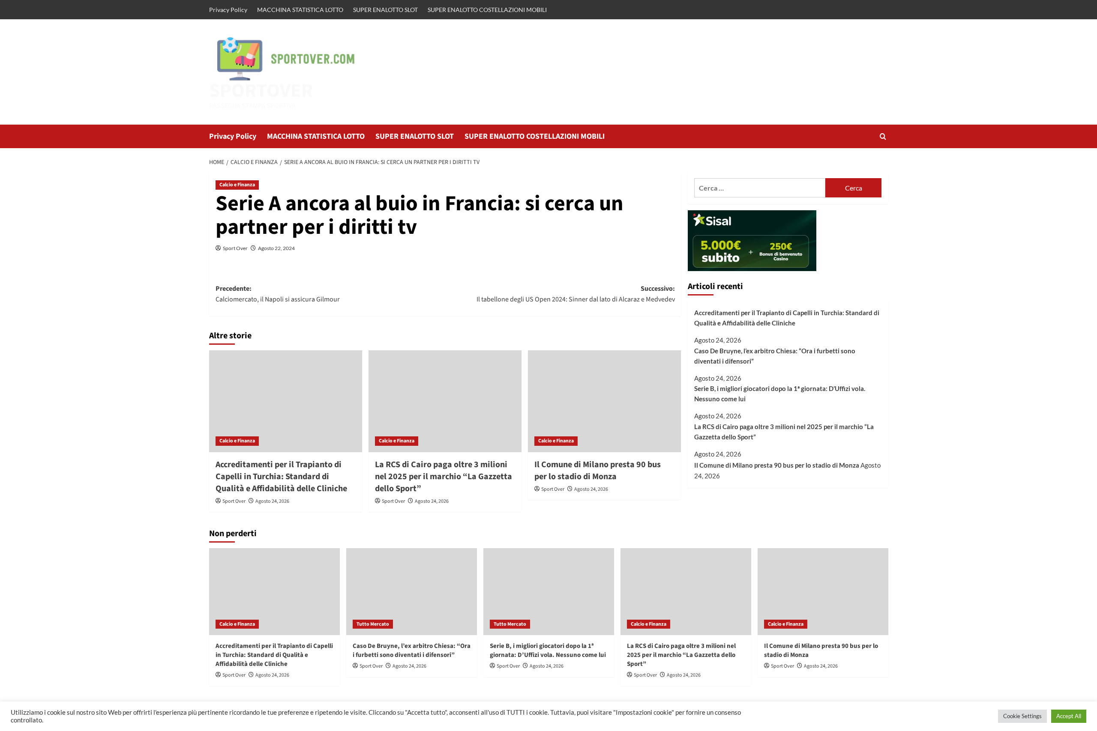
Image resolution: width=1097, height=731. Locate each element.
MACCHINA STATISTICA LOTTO (300, 9)
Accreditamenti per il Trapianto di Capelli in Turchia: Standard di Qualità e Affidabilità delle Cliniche (281, 477)
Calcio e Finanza (237, 184)
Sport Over (235, 248)
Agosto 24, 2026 (272, 501)
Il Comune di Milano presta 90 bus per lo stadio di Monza (597, 471)
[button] (883, 136)
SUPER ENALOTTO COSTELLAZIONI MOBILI (487, 9)
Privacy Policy (228, 9)
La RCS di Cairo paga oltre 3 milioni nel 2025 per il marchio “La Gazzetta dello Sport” (443, 477)
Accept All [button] (1068, 716)
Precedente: (278, 294)
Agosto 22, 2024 (276, 248)
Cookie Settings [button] (1022, 716)
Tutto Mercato (373, 624)
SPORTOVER (261, 90)
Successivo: (576, 294)
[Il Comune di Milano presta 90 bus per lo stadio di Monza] (604, 401)
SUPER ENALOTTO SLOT (385, 9)
